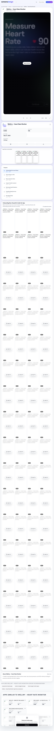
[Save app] (50, 124)
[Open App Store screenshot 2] (24, 157)
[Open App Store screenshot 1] (18, 157)
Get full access (49, 2)
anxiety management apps (20, 686)
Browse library (41, 2)
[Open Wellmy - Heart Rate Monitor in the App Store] (5, 125)
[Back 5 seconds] (23, 118)
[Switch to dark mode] (36, 2)
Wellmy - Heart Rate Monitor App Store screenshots (12, 689)
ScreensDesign (4, 6)
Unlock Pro (27, 725)
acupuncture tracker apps (18, 6)
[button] (8, 220)
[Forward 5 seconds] (30, 118)
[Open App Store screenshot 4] (35, 157)
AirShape (5, 140)
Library (9, 6)
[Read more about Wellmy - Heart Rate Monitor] (27, 676)
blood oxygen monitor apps (33, 686)
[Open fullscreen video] (50, 118)
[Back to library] (16, 2)
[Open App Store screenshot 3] (30, 157)
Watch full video (27, 63)
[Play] (27, 118)
